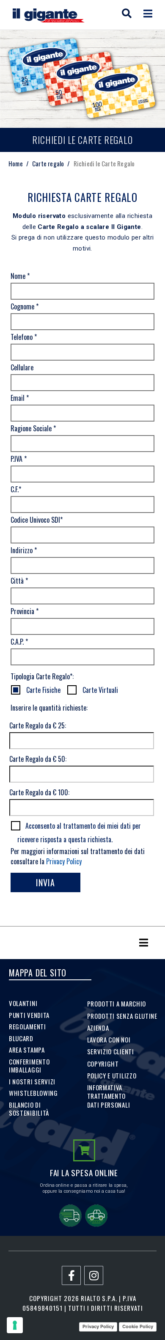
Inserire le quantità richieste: (49, 708)
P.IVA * (19, 459)
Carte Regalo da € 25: (37, 725)
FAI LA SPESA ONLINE (84, 1172)
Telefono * (24, 337)
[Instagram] (93, 1275)
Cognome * (24, 306)
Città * (19, 581)
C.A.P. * (19, 642)
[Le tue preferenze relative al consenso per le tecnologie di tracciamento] (15, 1325)
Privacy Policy (64, 861)
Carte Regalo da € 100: (39, 792)
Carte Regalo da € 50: (37, 759)
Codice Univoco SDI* (37, 520)
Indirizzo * (24, 550)
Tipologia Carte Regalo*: (42, 676)
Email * (20, 398)
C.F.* (16, 489)
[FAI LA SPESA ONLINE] (84, 1150)
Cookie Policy (137, 1326)
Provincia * (24, 611)
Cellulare (22, 367)
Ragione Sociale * (33, 428)
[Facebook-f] (71, 1275)
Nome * (20, 276)
